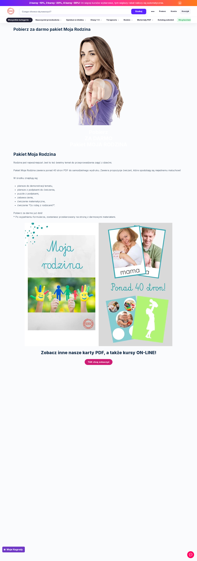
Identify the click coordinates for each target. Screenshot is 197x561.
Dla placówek (185, 20)
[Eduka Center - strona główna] (10, 11)
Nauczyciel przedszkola (47, 20)
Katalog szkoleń (166, 20)
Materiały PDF (144, 20)
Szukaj (138, 11)
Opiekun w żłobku (75, 20)
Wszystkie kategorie (18, 20)
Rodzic (127, 20)
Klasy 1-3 (95, 20)
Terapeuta (111, 20)
